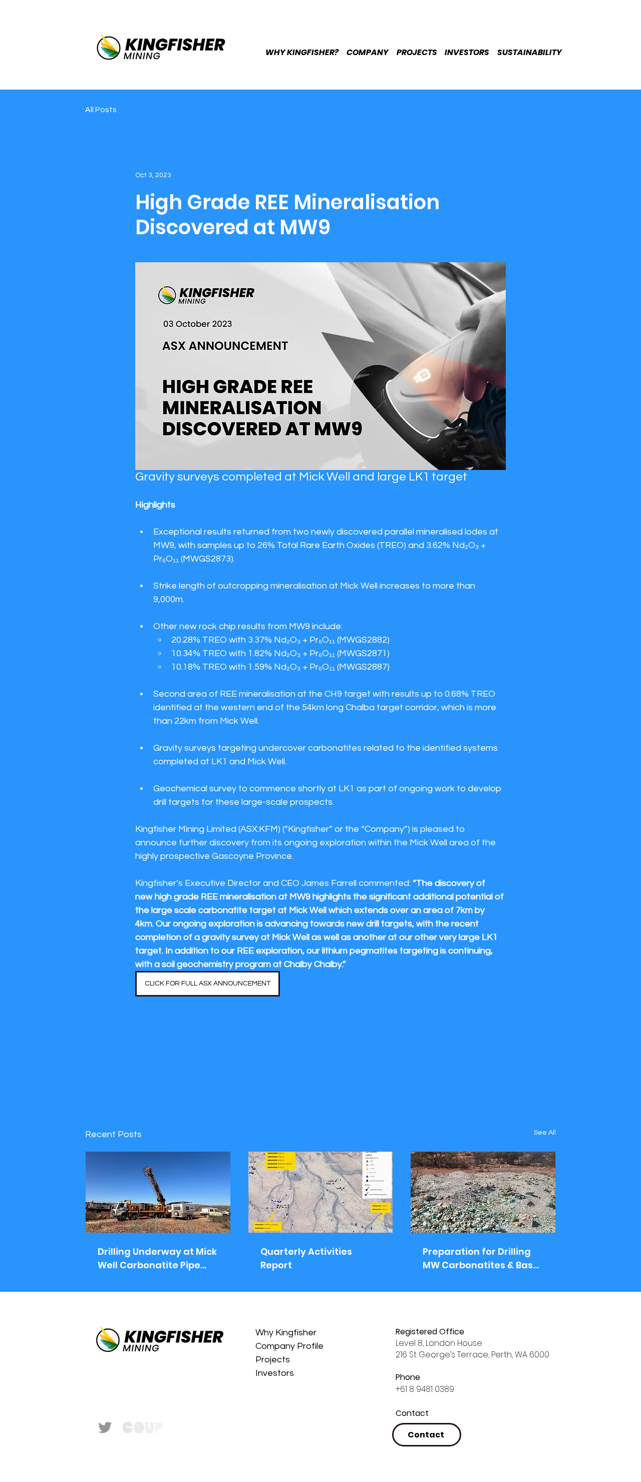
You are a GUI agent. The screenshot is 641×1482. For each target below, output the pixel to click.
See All (545, 1132)
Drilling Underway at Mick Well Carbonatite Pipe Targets (157, 1258)
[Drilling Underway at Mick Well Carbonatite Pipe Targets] (158, 1192)
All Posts (101, 110)
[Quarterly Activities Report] (320, 1192)
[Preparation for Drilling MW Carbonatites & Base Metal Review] (483, 1192)
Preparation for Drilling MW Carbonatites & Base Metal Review (481, 1258)
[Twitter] (105, 1427)
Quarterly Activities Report (306, 1258)
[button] (548, 40)
